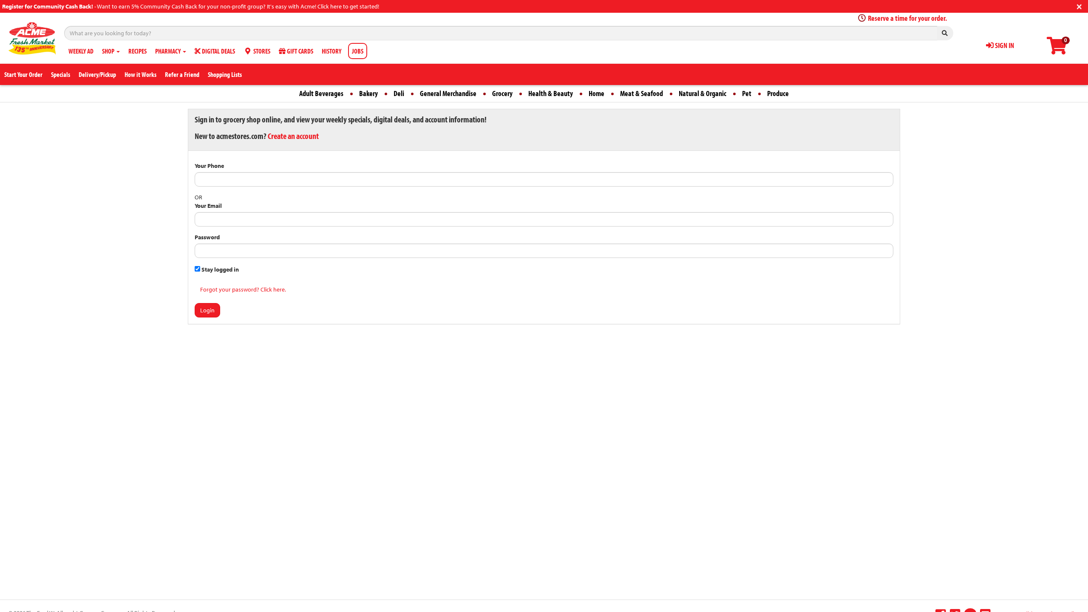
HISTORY (331, 51)
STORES (261, 51)
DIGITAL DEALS (218, 51)
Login (207, 310)
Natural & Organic (702, 93)
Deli (399, 93)
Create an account (293, 135)
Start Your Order (23, 74)
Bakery (368, 93)
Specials (60, 74)
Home (596, 93)
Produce (778, 93)
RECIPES (137, 51)
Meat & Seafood (641, 93)
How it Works (140, 74)
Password (207, 237)
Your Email (208, 206)
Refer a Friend (182, 74)
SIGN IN (1004, 45)
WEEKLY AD (81, 51)
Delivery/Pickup (97, 74)
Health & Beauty (550, 93)
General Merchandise (448, 93)
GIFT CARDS (299, 51)
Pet (746, 93)
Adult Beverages (321, 93)
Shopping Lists (225, 74)
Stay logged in (219, 269)
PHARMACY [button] (168, 51)
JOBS (357, 51)
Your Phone (209, 166)
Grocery (502, 93)
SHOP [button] (109, 51)
